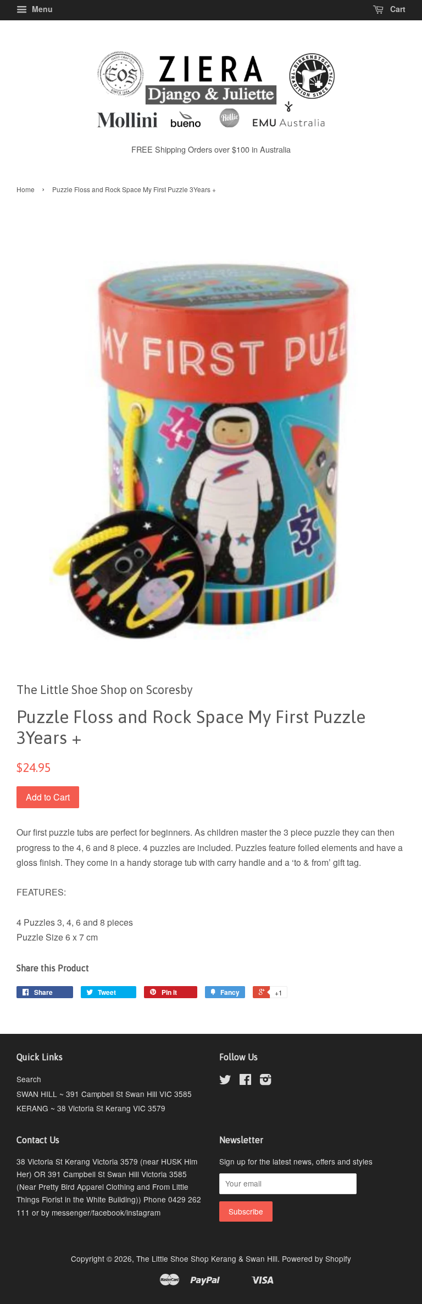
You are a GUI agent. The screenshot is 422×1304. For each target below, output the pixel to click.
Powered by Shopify (316, 1258)
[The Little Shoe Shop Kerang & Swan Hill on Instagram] (265, 1081)
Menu (41, 8)
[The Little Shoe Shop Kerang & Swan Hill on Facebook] (245, 1081)
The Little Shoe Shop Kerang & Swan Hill (206, 1258)
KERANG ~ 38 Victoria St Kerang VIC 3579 (90, 1107)
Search (28, 1078)
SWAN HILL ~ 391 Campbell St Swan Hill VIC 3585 (104, 1093)
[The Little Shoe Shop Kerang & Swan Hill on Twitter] (225, 1081)
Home (25, 189)
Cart (397, 8)
